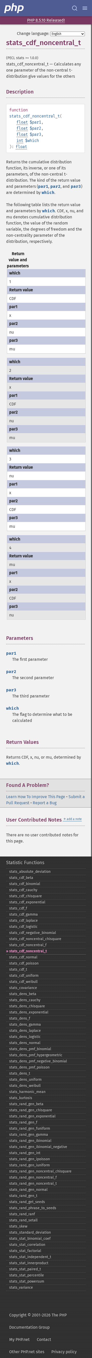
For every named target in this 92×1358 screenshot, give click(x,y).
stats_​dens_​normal (24, 1043)
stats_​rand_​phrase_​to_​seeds (32, 1208)
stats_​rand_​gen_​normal (28, 1190)
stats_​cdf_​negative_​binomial (32, 933)
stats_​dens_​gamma (25, 1024)
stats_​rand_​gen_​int (24, 1153)
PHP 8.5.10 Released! (46, 20)
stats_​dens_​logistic (25, 1037)
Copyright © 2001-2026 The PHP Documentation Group (38, 1321)
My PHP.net (19, 1339)
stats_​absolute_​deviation (30, 871)
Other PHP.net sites (26, 1351)
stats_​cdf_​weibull (23, 982)
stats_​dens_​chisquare (27, 1006)
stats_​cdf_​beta (21, 878)
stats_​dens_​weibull (25, 1086)
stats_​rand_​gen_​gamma (28, 1134)
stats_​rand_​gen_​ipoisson (29, 1159)
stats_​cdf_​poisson (24, 963)
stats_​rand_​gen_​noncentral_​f (33, 1177)
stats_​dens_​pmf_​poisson (29, 1067)
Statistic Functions (25, 862)
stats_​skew (18, 1226)
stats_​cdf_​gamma (23, 914)
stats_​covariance (23, 988)
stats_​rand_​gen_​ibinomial (30, 1141)
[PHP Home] (14, 8)
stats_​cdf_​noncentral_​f (28, 945)
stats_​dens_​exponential (28, 1012)
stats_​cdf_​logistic (23, 927)
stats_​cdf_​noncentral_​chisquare (35, 939)
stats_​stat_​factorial (25, 1251)
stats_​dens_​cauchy (24, 1000)
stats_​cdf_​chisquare (25, 896)
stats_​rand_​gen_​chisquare (30, 1110)
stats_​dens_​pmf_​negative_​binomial (38, 1061)
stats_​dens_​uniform (25, 1079)
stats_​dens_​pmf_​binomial (30, 1049)
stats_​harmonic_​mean (27, 1092)
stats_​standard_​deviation (30, 1232)
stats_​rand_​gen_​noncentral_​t (33, 1183)
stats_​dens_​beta (22, 994)
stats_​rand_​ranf (22, 1214)
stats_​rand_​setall (23, 1220)
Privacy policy (64, 1351)
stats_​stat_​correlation (27, 1245)
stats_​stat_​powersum (26, 1281)
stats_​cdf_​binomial (24, 884)
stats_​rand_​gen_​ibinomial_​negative (38, 1147)
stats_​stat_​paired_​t (25, 1269)
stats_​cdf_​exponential (27, 902)
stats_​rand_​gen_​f (23, 1122)
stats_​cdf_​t (18, 969)
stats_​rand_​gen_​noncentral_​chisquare (40, 1171)
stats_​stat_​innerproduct (28, 1263)
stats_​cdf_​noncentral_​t (28, 951)
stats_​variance (21, 1287)
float (22, 122)
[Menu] (85, 8)
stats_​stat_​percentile (26, 1275)
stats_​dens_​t (19, 1073)
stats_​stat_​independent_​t (30, 1257)
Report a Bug (44, 802)
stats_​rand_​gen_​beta (26, 1104)
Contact (44, 1339)
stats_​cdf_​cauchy (23, 890)
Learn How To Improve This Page (35, 796)
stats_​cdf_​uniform (24, 975)
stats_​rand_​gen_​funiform (29, 1128)
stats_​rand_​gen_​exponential (32, 1116)
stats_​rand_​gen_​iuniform (29, 1165)
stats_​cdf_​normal (23, 957)
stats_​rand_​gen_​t (23, 1196)
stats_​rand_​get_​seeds (27, 1202)
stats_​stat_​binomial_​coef (30, 1238)
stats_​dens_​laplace (25, 1031)
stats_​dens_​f (19, 1018)
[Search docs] (75, 8)
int (19, 140)
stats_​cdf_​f (18, 908)
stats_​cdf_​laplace (23, 920)
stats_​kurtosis (20, 1098)
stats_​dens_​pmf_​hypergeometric (35, 1055)
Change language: (33, 33)
